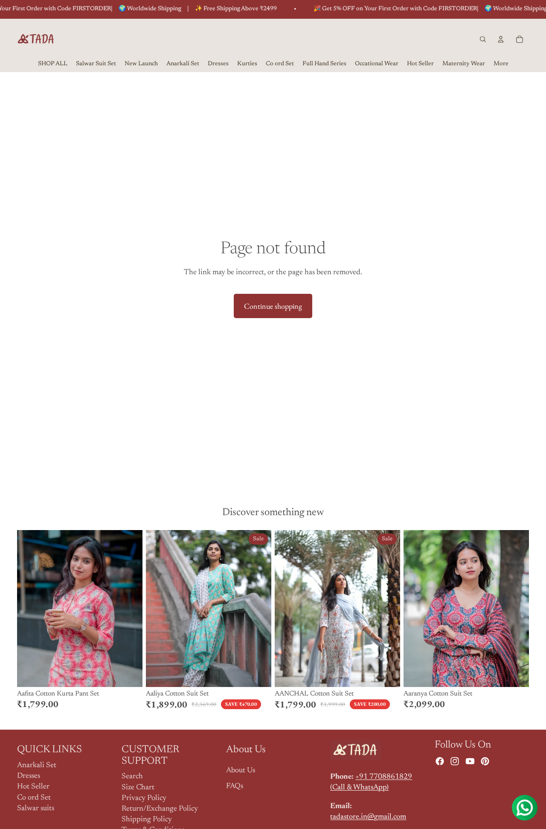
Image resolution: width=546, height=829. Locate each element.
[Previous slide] (30, 608)
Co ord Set (34, 798)
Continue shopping (273, 306)
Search (132, 776)
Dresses (28, 776)
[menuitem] (501, 64)
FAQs (234, 786)
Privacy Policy (144, 798)
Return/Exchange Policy (160, 809)
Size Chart (138, 787)
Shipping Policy (147, 819)
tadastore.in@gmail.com (368, 817)
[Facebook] (440, 761)
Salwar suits (35, 808)
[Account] (500, 39)
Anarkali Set (36, 765)
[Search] (482, 39)
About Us (240, 770)
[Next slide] (129, 608)
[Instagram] (455, 761)
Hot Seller (33, 787)
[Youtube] (470, 761)
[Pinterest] (485, 761)
